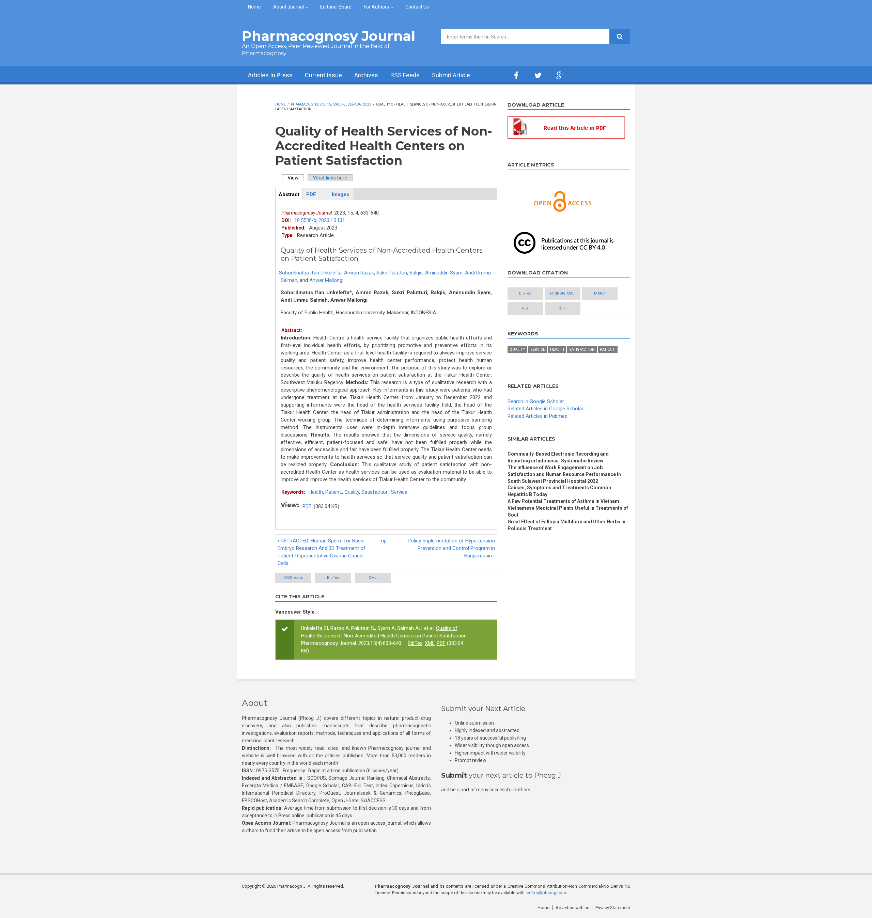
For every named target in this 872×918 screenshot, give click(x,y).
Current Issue (323, 75)
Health (316, 492)
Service (399, 492)
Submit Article (451, 75)
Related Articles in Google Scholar (545, 409)
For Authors (376, 7)
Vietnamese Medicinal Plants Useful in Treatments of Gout (568, 511)
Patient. (333, 492)
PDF (306, 506)
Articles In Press (270, 75)
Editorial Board (336, 7)
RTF (562, 308)
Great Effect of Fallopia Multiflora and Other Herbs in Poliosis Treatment (566, 525)
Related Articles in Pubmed (537, 416)
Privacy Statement (612, 907)
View (295, 178)
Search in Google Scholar (536, 401)
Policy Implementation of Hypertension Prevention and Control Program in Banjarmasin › (451, 548)
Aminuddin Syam (444, 273)
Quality (351, 492)
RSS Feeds (405, 75)
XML (373, 577)
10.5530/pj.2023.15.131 (319, 220)
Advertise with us (572, 907)
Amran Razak (359, 273)
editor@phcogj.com (546, 892)
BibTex (333, 577)
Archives (366, 75)
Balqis (416, 273)
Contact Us (417, 7)
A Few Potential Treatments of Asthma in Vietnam (563, 501)
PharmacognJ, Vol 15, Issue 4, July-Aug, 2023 (331, 104)
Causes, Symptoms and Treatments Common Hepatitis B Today (559, 491)
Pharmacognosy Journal (328, 36)
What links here (330, 178)
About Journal (288, 7)
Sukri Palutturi (391, 273)
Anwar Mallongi (326, 280)
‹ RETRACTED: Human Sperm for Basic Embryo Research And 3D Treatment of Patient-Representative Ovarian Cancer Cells (321, 552)
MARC (599, 293)
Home (254, 7)
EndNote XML (562, 293)
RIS (525, 308)
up (384, 541)
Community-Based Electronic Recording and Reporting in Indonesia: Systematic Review (558, 457)
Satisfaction (375, 492)
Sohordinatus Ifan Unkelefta (310, 273)
